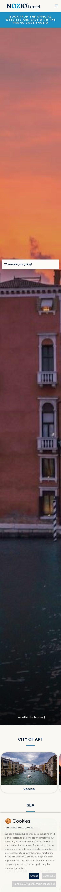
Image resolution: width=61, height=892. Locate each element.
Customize (49, 875)
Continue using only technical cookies (34, 883)
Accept (34, 875)
